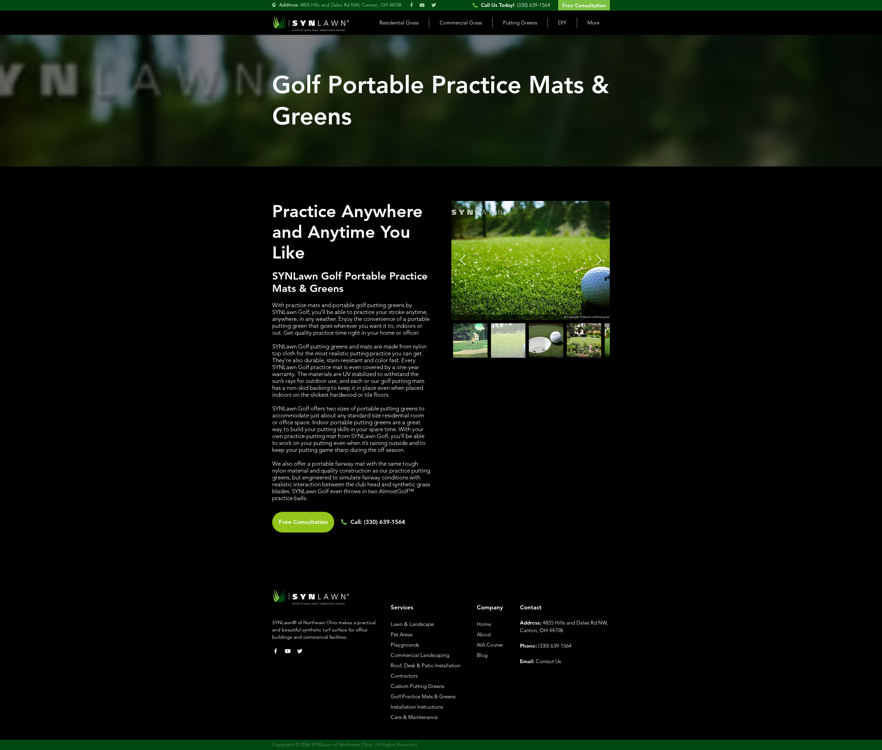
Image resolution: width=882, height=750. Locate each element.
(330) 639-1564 (384, 521)
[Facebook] (275, 651)
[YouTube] (287, 651)
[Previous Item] (462, 260)
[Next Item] (598, 260)
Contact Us (548, 661)
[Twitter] (299, 651)
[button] (399, 23)
